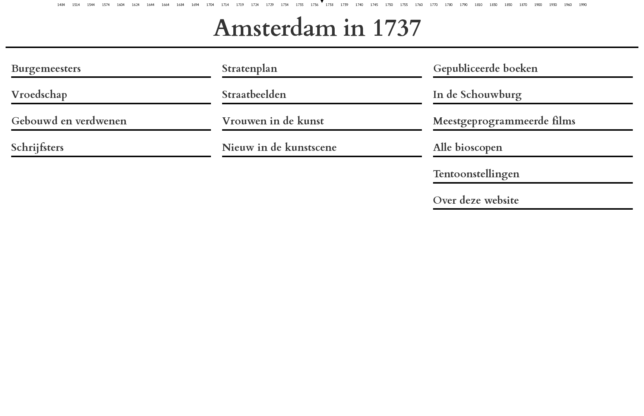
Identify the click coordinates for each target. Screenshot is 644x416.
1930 (553, 4)
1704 (210, 4)
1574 (106, 4)
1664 (165, 4)
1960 (568, 4)
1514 (76, 4)
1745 (374, 4)
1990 (583, 4)
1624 (135, 4)
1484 (61, 4)
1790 (463, 4)
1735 (299, 4)
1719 (240, 4)
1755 (404, 4)
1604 (120, 4)
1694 (195, 4)
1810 (478, 4)
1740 (359, 4)
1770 (434, 4)
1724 (255, 4)
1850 (508, 4)
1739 (344, 4)
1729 (270, 4)
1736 (314, 4)
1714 (225, 4)
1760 (419, 4)
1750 (389, 4)
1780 (448, 4)
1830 (493, 4)
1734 (284, 4)
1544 (91, 4)
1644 (150, 4)
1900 (538, 4)
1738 (329, 4)
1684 (180, 4)
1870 (523, 4)
